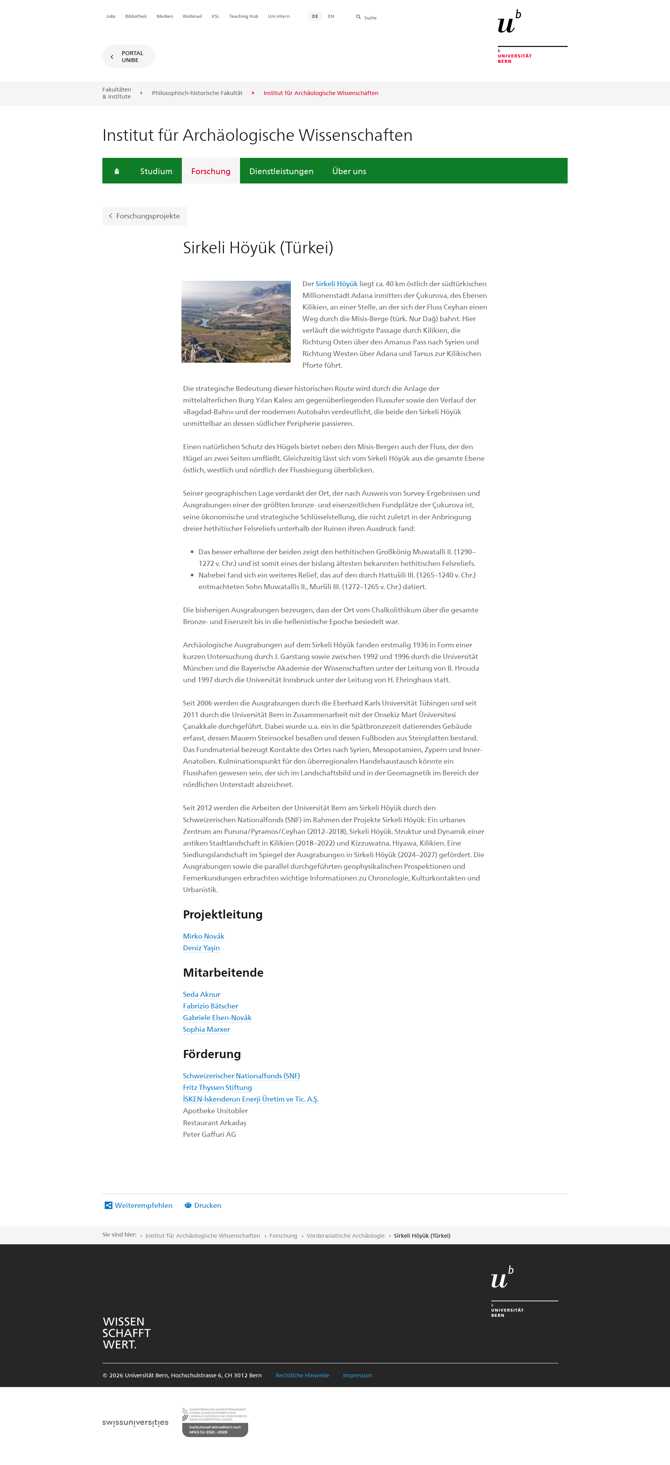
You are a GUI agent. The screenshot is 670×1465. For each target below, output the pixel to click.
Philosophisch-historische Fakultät (197, 93)
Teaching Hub (243, 16)
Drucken (207, 1205)
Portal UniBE (132, 56)
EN (331, 16)
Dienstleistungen (281, 170)
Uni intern (279, 16)
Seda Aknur (201, 994)
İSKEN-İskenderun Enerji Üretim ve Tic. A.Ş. (251, 1099)
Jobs (111, 16)
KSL (215, 16)
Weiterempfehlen (144, 1205)
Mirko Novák (203, 936)
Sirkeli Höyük (337, 283)
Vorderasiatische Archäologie (346, 1235)
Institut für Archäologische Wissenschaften (202, 1235)
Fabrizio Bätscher (210, 1005)
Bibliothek (136, 16)
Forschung (211, 170)
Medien (165, 16)
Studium (156, 170)
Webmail (192, 16)
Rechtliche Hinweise (302, 1375)
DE (315, 16)
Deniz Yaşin (201, 947)
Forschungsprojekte (148, 215)
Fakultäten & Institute (116, 93)
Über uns (349, 170)
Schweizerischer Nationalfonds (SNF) (241, 1075)
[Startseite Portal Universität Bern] (533, 36)
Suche (370, 17)
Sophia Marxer (206, 1029)
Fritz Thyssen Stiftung (217, 1087)
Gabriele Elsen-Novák (217, 1017)
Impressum (358, 1375)
